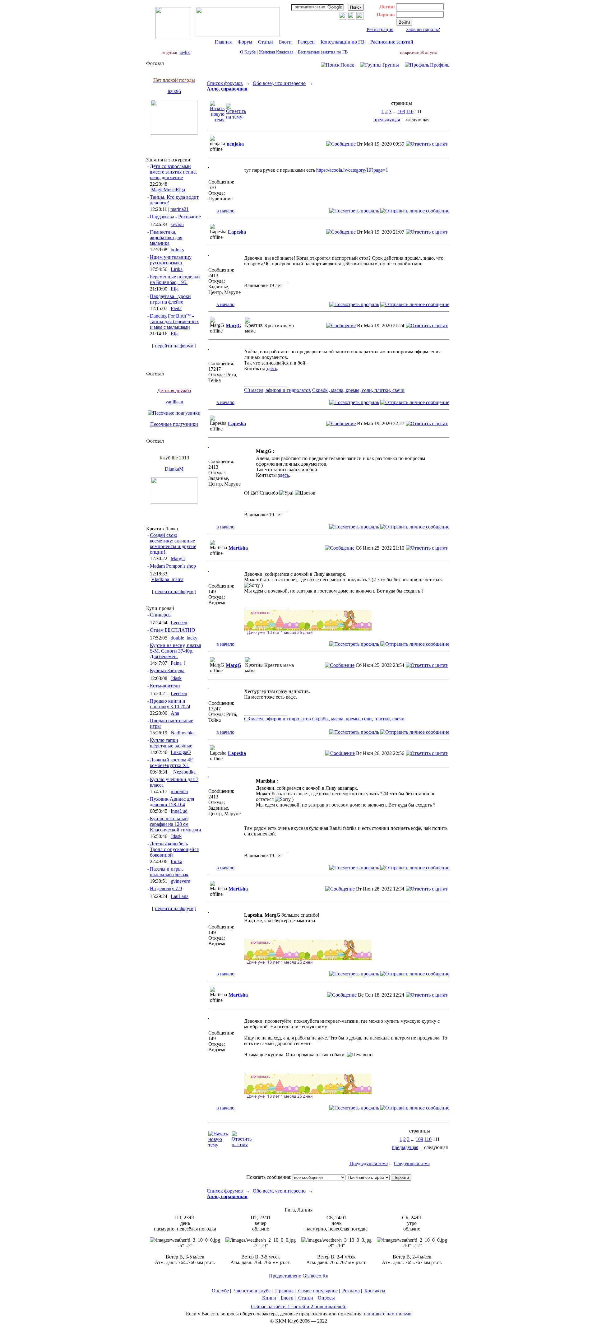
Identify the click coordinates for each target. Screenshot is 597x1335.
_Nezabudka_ (184, 771)
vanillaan (174, 401)
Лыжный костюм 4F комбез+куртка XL (171, 762)
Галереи (306, 41)
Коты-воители (165, 685)
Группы (390, 64)
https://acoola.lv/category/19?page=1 (352, 170)
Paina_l (178, 663)
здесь (271, 368)
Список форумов (225, 83)
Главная (223, 41)
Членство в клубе (252, 1290)
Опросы (326, 1297)
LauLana (179, 896)
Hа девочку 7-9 (166, 888)
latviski (185, 52)
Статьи (265, 41)
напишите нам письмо (387, 1313)
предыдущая (386, 119)
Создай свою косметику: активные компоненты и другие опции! (173, 544)
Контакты (374, 1290)
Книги (269, 1297)
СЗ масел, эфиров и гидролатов (277, 390)
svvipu (177, 224)
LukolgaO (181, 752)
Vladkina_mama (167, 579)
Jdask (176, 678)
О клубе (220, 1290)
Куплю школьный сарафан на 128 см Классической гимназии (175, 824)
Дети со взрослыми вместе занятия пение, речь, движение (173, 172)
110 (410, 111)
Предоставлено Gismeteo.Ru (298, 1275)
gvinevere (180, 881)
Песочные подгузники (174, 424)
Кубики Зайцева (167, 670)
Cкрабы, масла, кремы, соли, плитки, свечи (358, 390)
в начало (225, 210)
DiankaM (174, 469)
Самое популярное (318, 1290)
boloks (177, 249)
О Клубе (248, 52)
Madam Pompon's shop (173, 566)
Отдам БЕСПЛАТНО (172, 630)
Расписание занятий (391, 41)
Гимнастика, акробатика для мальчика (166, 237)
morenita (179, 791)
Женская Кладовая (276, 52)
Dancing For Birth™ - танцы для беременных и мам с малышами (174, 321)
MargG (178, 558)
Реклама (351, 1290)
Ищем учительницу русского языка (171, 259)
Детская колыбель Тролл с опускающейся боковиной (174, 849)
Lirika (177, 269)
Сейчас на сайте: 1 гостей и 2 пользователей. (298, 1306)
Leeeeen (179, 622)
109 (401, 111)
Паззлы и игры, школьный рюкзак (169, 871)
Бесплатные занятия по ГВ (323, 52)
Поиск (347, 64)
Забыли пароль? (423, 29)
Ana (175, 713)
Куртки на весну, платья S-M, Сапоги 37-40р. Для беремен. (175, 651)
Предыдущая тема (368, 1163)
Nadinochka (183, 732)
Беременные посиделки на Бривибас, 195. (175, 279)
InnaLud (179, 811)
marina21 (179, 209)
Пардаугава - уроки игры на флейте (170, 299)
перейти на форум (174, 345)
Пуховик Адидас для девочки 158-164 (172, 801)
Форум (245, 41)
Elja (174, 288)
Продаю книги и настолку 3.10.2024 (170, 703)
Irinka (176, 861)
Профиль (439, 64)
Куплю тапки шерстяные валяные (171, 742)
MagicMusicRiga (168, 189)
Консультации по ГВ (342, 41)
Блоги (285, 41)
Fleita (176, 308)
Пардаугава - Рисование (175, 216)
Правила (284, 1290)
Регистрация (380, 29)
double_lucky (184, 637)
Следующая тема (412, 1163)
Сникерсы (161, 614)
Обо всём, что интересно (279, 83)
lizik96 (174, 91)
